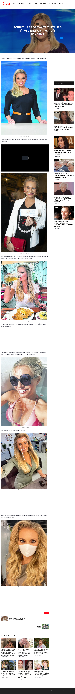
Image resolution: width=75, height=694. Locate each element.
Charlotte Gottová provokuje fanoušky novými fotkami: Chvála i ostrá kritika (63, 128)
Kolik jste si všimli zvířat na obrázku (33, 626)
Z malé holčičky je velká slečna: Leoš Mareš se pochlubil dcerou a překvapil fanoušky (63, 224)
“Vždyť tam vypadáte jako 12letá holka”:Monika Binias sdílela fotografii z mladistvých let (24, 652)
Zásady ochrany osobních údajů (57, 690)
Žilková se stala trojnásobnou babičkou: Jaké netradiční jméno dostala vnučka (41, 674)
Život (14, 3)
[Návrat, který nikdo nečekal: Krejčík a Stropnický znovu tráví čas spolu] (64, 94)
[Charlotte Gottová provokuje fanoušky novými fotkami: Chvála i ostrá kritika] (64, 117)
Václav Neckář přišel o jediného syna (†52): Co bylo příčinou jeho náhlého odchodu (63, 199)
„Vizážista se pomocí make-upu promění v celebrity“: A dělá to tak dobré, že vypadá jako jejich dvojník (25, 674)
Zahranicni (42, 3)
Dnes (66, 3)
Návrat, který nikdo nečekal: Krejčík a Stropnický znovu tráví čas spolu (63, 104)
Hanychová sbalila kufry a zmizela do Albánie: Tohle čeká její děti (63, 152)
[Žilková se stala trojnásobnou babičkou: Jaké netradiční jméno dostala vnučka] (41, 665)
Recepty (29, 3)
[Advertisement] (25, 339)
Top (18, 3)
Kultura (54, 3)
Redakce (61, 3)
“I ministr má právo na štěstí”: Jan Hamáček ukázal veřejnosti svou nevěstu (8, 674)
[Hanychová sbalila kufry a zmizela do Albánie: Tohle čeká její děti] (64, 142)
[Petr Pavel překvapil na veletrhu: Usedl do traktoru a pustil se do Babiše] (64, 165)
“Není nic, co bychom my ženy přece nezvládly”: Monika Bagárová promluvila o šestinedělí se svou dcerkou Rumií (8, 652)
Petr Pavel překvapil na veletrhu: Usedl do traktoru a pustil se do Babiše (64, 175)
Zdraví (36, 3)
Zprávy (23, 3)
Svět (49, 3)
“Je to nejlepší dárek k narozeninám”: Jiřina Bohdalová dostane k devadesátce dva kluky (41, 651)
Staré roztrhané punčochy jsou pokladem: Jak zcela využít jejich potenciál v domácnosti (17, 618)
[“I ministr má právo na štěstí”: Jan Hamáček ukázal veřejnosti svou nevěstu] (8, 665)
